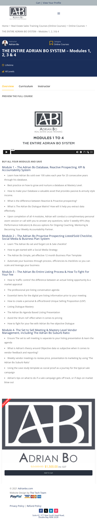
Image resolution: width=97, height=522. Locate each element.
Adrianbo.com (25, 488)
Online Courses (61, 44)
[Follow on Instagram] (56, 511)
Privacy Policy (17, 505)
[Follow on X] (46, 511)
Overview (8, 86)
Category (57, 41)
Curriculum (26, 86)
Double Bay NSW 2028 (48, 517)
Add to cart (48, 473)
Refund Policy (34, 505)
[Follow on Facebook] (41, 511)
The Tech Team (38, 492)
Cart (38, 2)
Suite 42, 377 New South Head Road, (48, 515)
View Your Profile (52, 2)
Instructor (13, 41)
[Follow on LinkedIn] (51, 511)
